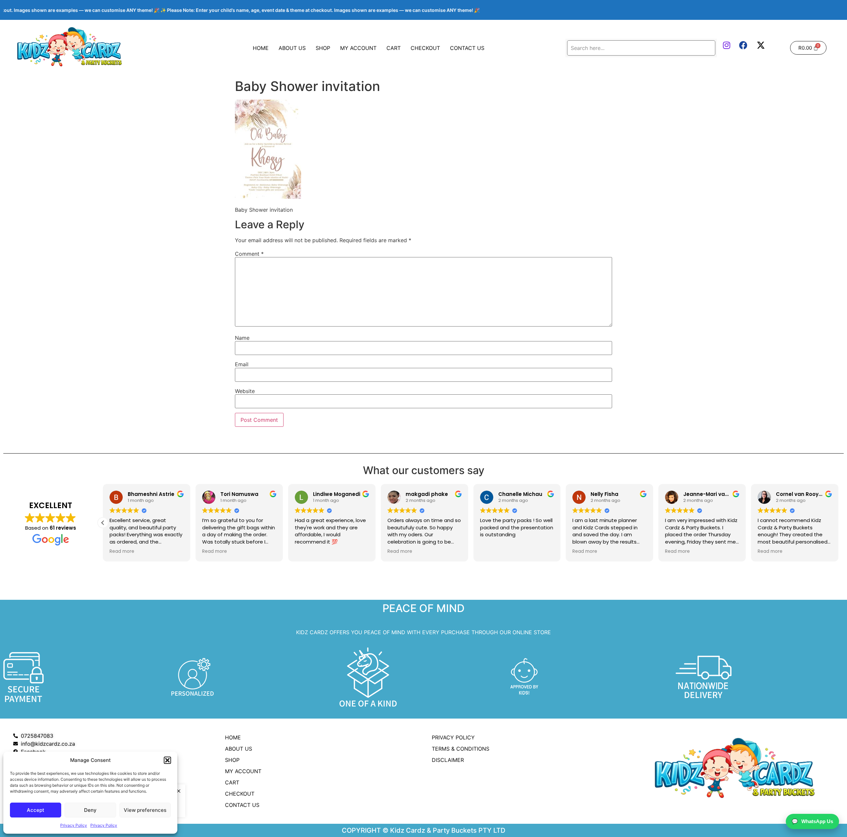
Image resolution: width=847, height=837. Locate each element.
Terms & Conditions (460, 748)
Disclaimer (448, 760)
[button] (167, 760)
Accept (35, 810)
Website (245, 391)
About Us (292, 48)
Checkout (425, 48)
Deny (90, 810)
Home (261, 48)
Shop (323, 48)
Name (242, 337)
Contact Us (467, 48)
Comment (249, 253)
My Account (358, 48)
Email (241, 364)
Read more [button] (122, 551)
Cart (393, 48)
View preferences (145, 810)
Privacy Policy (73, 825)
